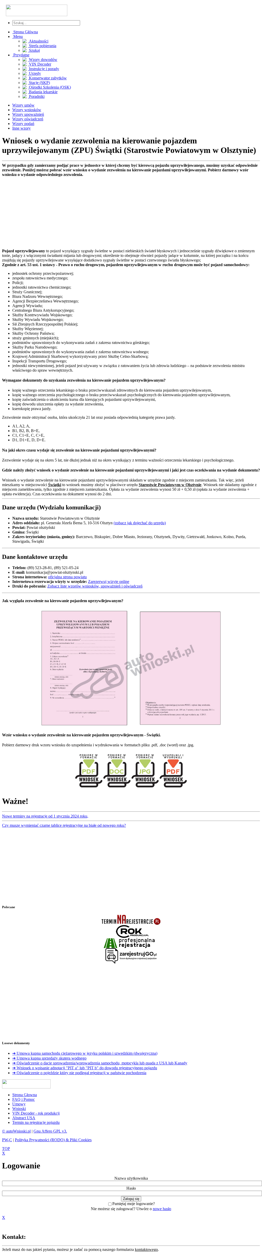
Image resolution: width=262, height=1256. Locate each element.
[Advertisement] (131, 213)
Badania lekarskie (43, 92)
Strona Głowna (24, 1095)
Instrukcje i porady (43, 69)
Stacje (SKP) (39, 82)
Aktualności (38, 41)
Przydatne (20, 55)
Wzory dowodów (42, 59)
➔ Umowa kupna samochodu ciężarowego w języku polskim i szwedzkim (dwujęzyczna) (84, 1053)
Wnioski (19, 1108)
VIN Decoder (39, 64)
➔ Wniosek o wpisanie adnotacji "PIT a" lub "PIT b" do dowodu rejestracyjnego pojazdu (84, 1068)
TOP (6, 1148)
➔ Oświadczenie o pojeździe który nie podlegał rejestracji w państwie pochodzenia (79, 1073)
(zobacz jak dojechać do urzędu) (140, 523)
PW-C (7, 1140)
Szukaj (34, 50)
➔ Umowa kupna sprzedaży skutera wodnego (49, 1058)
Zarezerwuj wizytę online (108, 581)
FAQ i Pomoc (23, 1099)
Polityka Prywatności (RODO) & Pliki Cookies (53, 1140)
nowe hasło (162, 1209)
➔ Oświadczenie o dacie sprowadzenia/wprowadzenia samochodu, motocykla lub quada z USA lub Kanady (99, 1063)
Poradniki (36, 96)
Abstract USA (23, 1118)
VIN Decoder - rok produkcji (36, 1113)
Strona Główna (25, 32)
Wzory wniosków (26, 110)
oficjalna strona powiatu (67, 577)
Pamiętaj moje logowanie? (133, 1203)
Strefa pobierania (42, 46)
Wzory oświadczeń (27, 119)
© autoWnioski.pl (16, 1131)
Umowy (19, 1104)
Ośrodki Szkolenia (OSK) (49, 87)
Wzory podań (23, 123)
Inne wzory (21, 128)
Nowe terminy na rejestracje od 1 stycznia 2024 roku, (45, 816)
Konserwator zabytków (47, 78)
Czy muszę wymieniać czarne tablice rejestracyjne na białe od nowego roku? (64, 825)
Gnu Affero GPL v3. (50, 1131)
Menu (17, 36)
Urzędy (34, 73)
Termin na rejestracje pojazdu (36, 1122)
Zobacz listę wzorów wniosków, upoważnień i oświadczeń (95, 586)
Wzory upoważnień (28, 114)
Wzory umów (23, 105)
